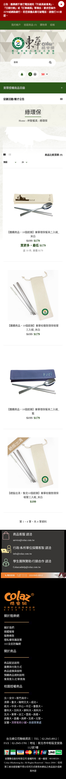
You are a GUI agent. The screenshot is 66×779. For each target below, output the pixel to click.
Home (22, 120)
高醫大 (8, 718)
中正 (28, 706)
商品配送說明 (11, 663)
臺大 (13, 702)
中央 (13, 706)
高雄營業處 (35, 722)
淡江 (21, 714)
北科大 (17, 710)
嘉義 (16, 718)
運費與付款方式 (13, 667)
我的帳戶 (16, 25)
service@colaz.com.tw (24, 540)
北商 (31, 718)
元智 (38, 718)
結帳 (52, 25)
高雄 (35, 714)
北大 (6, 714)
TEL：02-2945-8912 (45, 738)
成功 (33, 702)
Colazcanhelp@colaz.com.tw (27, 567)
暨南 (28, 714)
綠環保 (43, 120)
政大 (6, 706)
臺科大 (8, 710)
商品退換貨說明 (13, 671)
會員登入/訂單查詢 (14, 679)
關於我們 (9, 627)
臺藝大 (37, 706)
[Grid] (4, 155)
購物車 (43, 25)
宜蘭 (6, 722)
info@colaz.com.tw (22, 554)
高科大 (37, 710)
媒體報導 (9, 631)
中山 (21, 706)
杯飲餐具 (32, 120)
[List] (10, 155)
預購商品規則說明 (14, 675)
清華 (6, 702)
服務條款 (9, 635)
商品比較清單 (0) (54, 155)
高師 (23, 718)
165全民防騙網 (12, 644)
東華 (13, 714)
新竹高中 (21, 698)
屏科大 (27, 710)
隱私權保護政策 (13, 639)
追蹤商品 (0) (30, 25)
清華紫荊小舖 (19, 722)
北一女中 (9, 698)
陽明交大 (24, 702)
